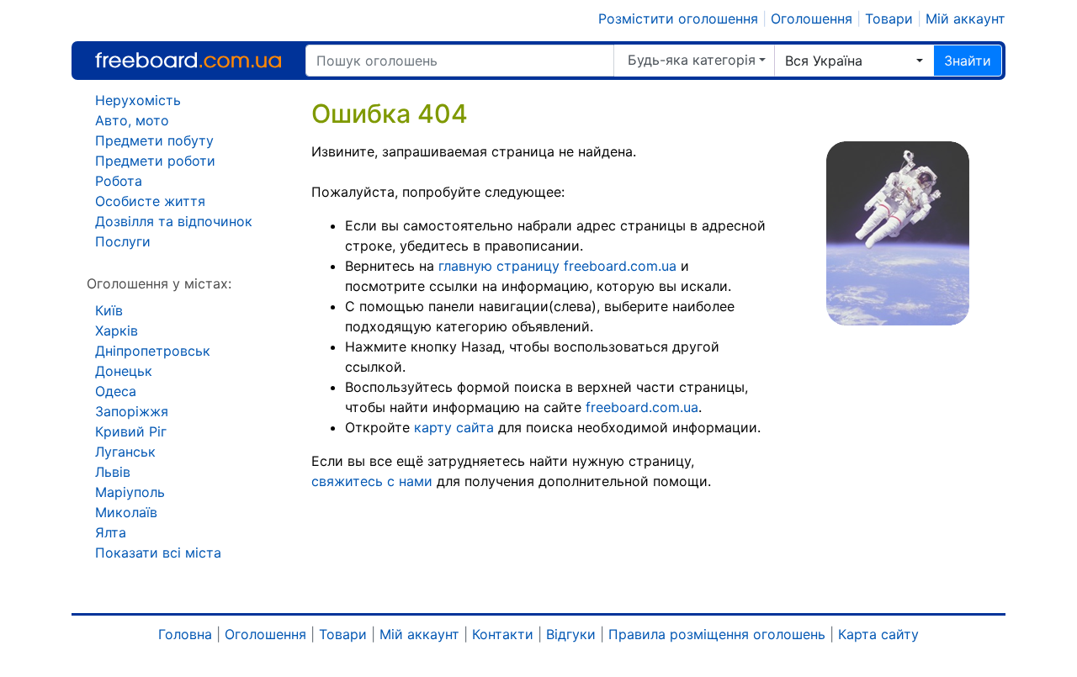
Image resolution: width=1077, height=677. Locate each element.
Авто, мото (132, 120)
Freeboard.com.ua (188, 60)
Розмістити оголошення (678, 18)
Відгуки (571, 634)
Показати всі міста (158, 552)
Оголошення (811, 18)
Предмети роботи (155, 160)
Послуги (123, 241)
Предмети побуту (154, 140)
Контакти (502, 634)
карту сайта (454, 427)
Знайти (967, 60)
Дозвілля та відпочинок (173, 221)
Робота (118, 180)
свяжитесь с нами (371, 481)
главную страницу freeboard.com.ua (557, 265)
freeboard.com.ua (642, 407)
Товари (889, 18)
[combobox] (854, 61)
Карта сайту (878, 634)
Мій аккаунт (965, 18)
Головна (185, 634)
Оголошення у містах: (159, 283)
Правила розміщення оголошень (716, 634)
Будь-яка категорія (692, 59)
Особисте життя (150, 201)
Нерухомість (138, 100)
